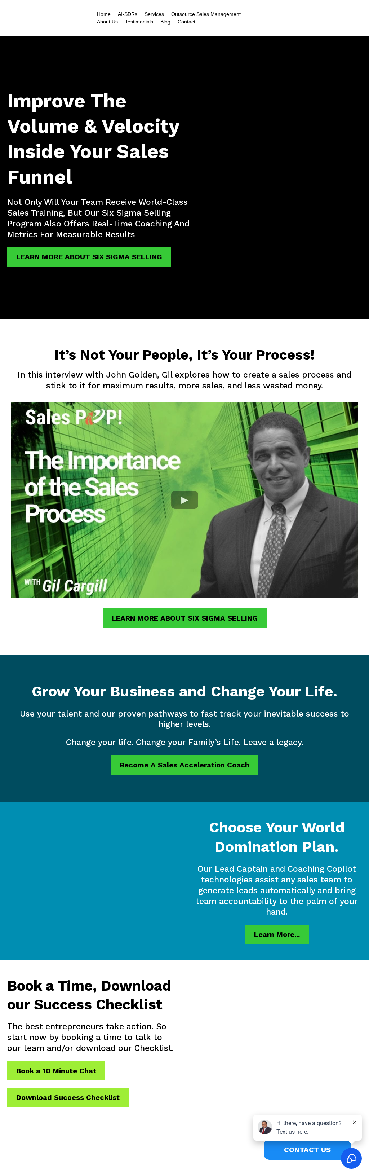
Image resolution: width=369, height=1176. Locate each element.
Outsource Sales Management (206, 14)
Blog (165, 22)
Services (154, 14)
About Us (107, 22)
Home (104, 14)
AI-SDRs (127, 14)
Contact (186, 22)
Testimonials (139, 22)
